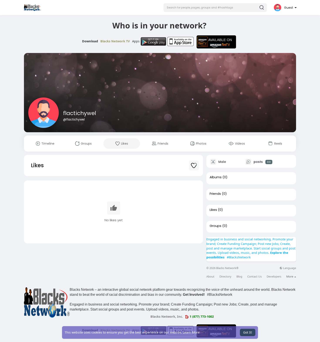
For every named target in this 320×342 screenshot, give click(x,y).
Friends (215, 193)
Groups (215, 226)
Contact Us (254, 276)
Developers (274, 276)
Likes (213, 209)
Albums (216, 177)
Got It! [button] (247, 332)
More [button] (290, 276)
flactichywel (79, 113)
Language (289, 268)
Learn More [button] (191, 332)
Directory (225, 276)
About (210, 276)
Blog (239, 276)
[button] (215, 7)
